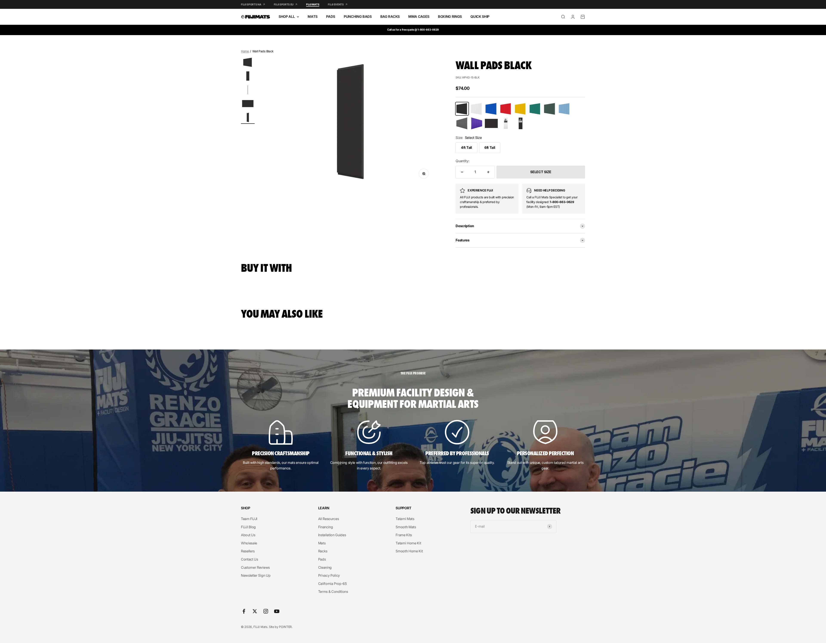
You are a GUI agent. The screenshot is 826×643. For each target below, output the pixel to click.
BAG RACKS (390, 16)
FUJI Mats (312, 4)
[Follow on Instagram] (266, 611)
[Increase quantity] (488, 172)
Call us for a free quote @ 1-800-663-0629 (413, 29)
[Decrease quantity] (462, 172)
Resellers (248, 551)
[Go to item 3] (248, 90)
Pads (322, 559)
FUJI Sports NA (251, 4)
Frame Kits (404, 535)
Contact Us (249, 559)
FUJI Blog (248, 527)
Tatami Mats (405, 519)
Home (245, 51)
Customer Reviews (255, 567)
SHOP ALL (287, 16)
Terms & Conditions (333, 591)
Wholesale (249, 543)
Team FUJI (249, 519)
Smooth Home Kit (409, 551)
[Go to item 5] (248, 118)
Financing (325, 527)
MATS (312, 16)
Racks (322, 551)
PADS (330, 16)
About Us (248, 535)
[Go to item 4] (248, 104)
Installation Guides (332, 535)
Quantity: (462, 161)
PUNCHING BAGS (358, 16)
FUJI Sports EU (284, 4)
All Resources (328, 519)
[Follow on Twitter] (255, 611)
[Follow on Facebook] (244, 611)
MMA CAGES (418, 16)
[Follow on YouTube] (277, 611)
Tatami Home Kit (408, 543)
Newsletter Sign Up (255, 575)
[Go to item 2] (248, 76)
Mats (322, 543)
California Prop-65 (332, 583)
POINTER (285, 627)
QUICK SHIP (479, 16)
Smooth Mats (406, 527)
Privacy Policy (329, 575)
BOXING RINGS (450, 16)
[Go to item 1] (248, 63)
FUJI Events (336, 4)
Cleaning (325, 567)
